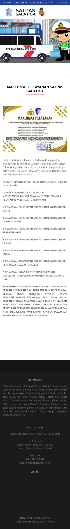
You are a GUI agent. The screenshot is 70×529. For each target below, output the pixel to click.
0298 (37, 455)
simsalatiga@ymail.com (38, 463)
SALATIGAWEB (47, 522)
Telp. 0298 (61, 2)
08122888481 (37, 459)
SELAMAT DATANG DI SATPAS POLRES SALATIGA (27, 2)
